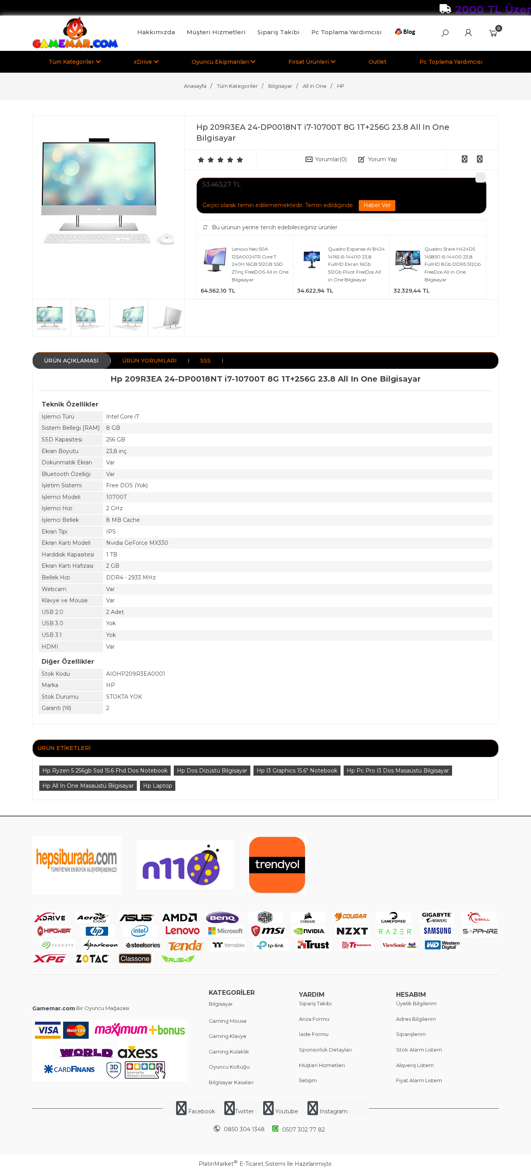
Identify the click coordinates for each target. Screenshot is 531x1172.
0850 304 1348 (244, 1129)
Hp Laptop (157, 785)
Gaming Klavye (227, 1036)
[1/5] (201, 159)
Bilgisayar (221, 1004)
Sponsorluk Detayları (325, 1049)
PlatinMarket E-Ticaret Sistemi (242, 1163)
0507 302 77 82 (303, 1129)
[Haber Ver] (377, 205)
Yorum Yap (382, 159)
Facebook (201, 1111)
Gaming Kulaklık (229, 1051)
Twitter (244, 1111)
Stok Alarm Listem (419, 1049)
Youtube (286, 1111)
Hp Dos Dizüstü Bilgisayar (212, 770)
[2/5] (206, 159)
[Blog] (406, 33)
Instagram (333, 1111)
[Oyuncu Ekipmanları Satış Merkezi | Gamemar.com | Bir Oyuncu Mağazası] (75, 46)
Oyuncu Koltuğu (229, 1067)
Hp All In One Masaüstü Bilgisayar (88, 785)
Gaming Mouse (228, 1021)
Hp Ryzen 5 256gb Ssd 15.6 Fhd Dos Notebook (105, 770)
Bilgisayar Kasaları (231, 1082)
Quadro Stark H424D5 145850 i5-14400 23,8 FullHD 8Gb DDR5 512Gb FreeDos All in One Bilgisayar (452, 264)
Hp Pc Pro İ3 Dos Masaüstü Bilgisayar (398, 770)
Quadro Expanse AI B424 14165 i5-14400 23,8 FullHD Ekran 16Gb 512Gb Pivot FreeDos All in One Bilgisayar (356, 264)
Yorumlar (331, 159)
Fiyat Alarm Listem (419, 1080)
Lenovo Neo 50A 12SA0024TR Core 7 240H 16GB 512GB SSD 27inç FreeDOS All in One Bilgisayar (260, 264)
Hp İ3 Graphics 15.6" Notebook (297, 770)
